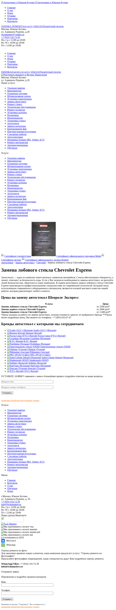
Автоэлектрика (15, 137)
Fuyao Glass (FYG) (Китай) (51, 335)
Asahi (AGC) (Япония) (44, 330)
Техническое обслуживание (21, 107)
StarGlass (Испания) (40, 365)
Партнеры (12, 18)
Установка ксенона (17, 112)
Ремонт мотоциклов (17, 142)
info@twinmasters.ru (11, 504)
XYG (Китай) (31, 371)
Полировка (13, 115)
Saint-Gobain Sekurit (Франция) (57, 357)
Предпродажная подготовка (21, 131)
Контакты (12, 21)
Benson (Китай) (34, 333)
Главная (11, 7)
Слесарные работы (17, 134)
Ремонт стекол (14, 104)
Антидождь (13, 123)
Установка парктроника (19, 99)
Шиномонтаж (14, 90)
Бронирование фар (17, 129)
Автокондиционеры (17, 145)
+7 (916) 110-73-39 (10, 37)
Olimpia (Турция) (36, 349)
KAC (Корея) (30, 341)
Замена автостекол (16, 101)
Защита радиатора (16, 126)
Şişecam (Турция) (36, 368)
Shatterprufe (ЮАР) (39, 360)
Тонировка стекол (16, 120)
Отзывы (11, 16)
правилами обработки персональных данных (20, 400)
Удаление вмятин (16, 88)
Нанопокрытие (15, 118)
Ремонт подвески (16, 110)
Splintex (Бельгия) (37, 363)
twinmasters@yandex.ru (12, 34)
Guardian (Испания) (40, 338)
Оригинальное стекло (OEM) (55, 346)
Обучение (12, 148)
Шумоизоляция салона (19, 96)
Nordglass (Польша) (40, 344)
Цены (10, 13)
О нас (10, 10)
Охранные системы (17, 93)
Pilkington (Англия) (39, 352)
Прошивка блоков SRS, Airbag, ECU (26, 139)
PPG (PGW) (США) (40, 355)
